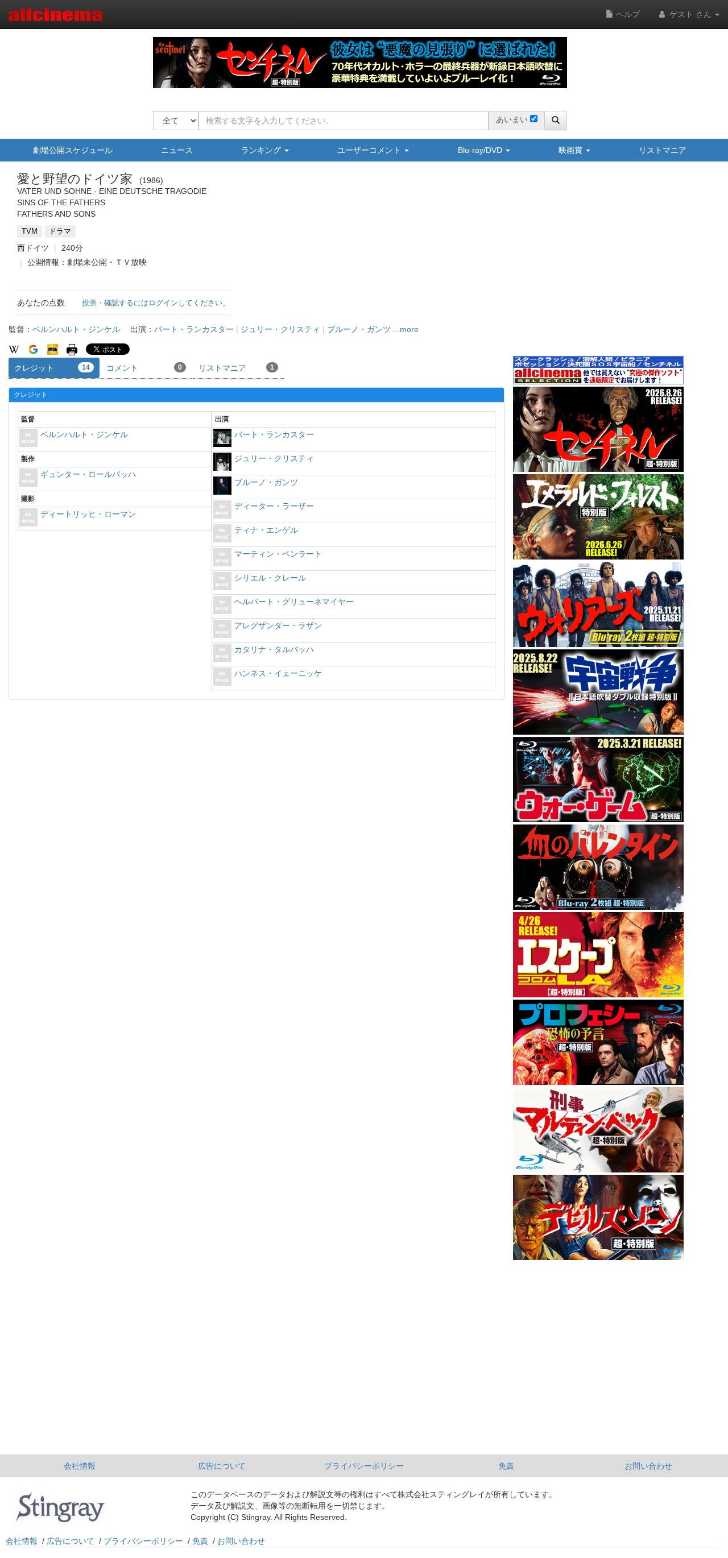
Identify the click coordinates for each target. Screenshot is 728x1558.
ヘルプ (627, 14)
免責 (506, 1465)
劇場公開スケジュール (73, 150)
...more (406, 329)
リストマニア (662, 150)
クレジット (52, 367)
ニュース (177, 150)
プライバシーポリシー (364, 1465)
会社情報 (80, 1465)
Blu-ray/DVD (481, 150)
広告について (222, 1465)
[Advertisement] (598, 266)
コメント (144, 367)
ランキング (262, 150)
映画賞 (572, 150)
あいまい (512, 119)
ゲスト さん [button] (690, 14)
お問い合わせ (648, 1465)
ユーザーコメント (370, 150)
